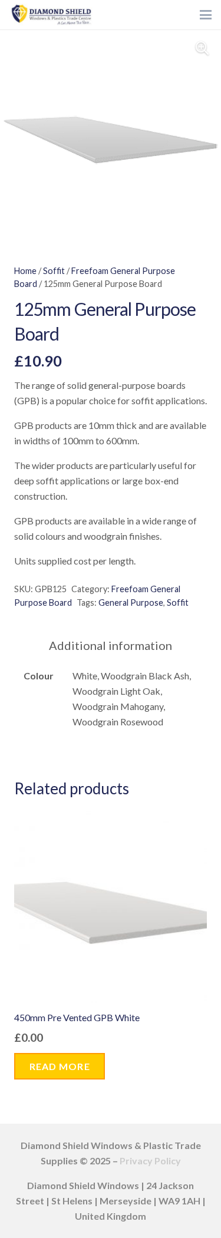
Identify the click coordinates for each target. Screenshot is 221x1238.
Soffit (54, 271)
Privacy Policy (150, 1160)
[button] (205, 15)
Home (25, 271)
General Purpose (130, 602)
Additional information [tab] (110, 645)
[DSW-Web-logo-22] (51, 15)
